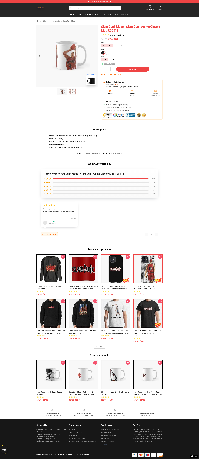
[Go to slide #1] (62, 91)
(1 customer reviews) (117, 35)
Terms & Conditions (75, 432)
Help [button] (195, 456)
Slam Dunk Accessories (51, 21)
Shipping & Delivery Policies (110, 429)
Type (102, 42)
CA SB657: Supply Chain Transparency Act (82, 441)
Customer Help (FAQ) (108, 441)
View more (100, 346)
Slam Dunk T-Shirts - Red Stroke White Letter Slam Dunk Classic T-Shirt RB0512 (147, 333)
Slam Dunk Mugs (69, 21)
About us (72, 429)
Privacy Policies (74, 435)
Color (103, 49)
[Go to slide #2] (73, 91)
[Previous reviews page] (146, 234)
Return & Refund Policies (109, 435)
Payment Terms (106, 432)
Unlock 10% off (4, 450)
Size (102, 56)
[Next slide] (94, 56)
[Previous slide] (40, 56)
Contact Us (105, 438)
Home (38, 21)
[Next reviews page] (156, 234)
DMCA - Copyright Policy (77, 438)
